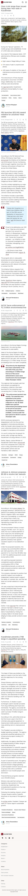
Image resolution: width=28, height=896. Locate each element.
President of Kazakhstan (7, 809)
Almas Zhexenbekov (12, 464)
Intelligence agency (10, 290)
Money (13, 812)
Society (15, 97)
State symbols (4, 872)
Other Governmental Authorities (9, 817)
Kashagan (11, 455)
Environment (13, 457)
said (12, 220)
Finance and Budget (6, 812)
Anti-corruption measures (7, 875)
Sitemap (3, 883)
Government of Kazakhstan (8, 814)
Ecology (3, 100)
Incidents (18, 290)
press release (17, 508)
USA (3, 290)
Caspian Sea (4, 460)
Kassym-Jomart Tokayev (19, 809)
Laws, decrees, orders (15, 95)
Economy (3, 852)
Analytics (3, 855)
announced (4, 160)
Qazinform (9, 280)
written (5, 801)
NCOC (16, 455)
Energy (21, 455)
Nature (20, 97)
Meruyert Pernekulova (12, 297)
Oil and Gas (4, 455)
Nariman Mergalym (11, 104)
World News (20, 293)
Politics (3, 849)
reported (6, 87)
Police (10, 97)
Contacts (3, 886)
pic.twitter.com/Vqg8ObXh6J (15, 247)
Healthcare (4, 624)
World (2, 858)
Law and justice (5, 95)
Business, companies (6, 622)
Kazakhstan (4, 97)
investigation (4, 293)
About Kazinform (5, 869)
